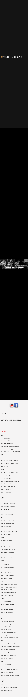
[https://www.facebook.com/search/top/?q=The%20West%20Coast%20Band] (16, 405)
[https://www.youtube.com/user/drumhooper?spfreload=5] (11, 405)
